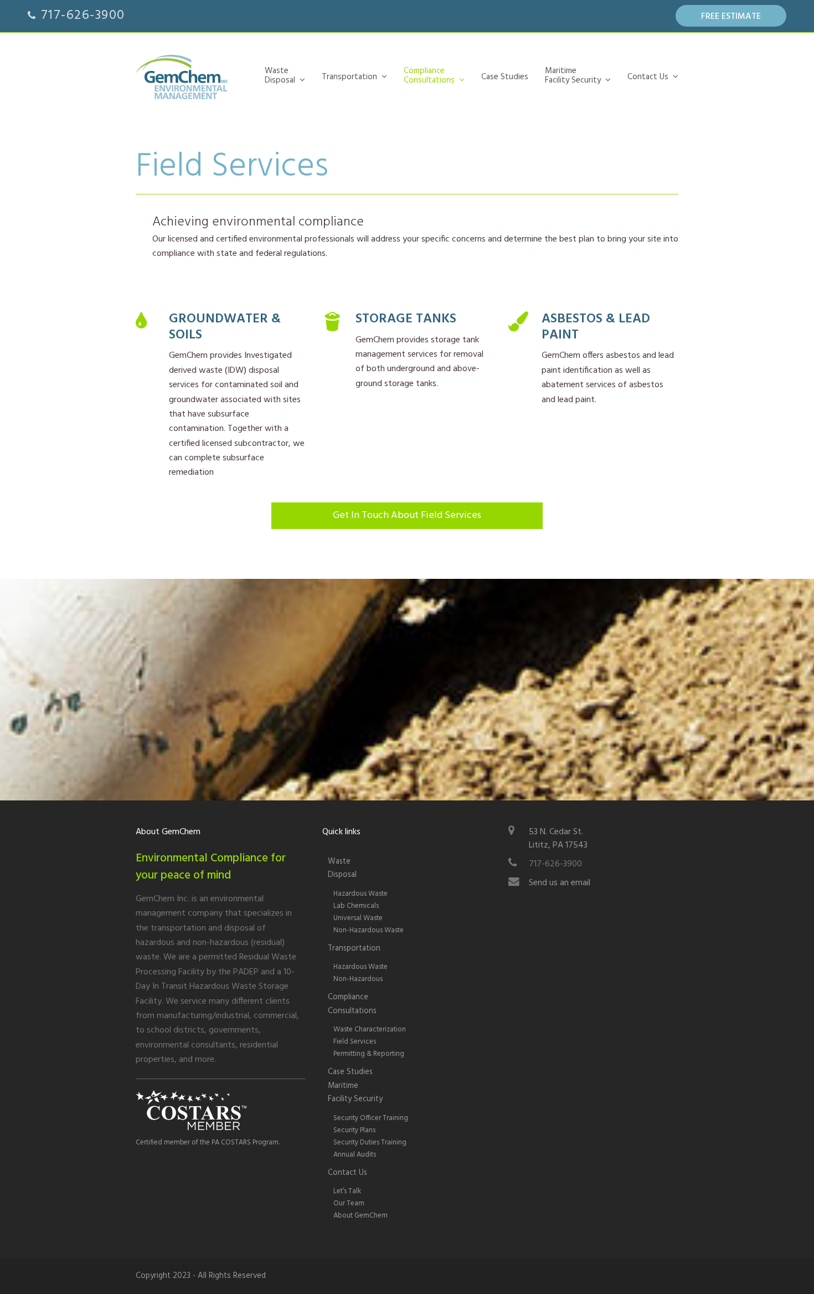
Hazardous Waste (360, 894)
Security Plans (354, 1130)
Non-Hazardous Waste (368, 930)
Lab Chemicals (356, 906)
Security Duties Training (369, 1142)
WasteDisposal (342, 868)
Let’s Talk (347, 1191)
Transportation (354, 948)
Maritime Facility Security (355, 1093)
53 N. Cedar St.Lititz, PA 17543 (558, 839)
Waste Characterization (369, 1029)
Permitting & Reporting (368, 1054)
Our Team (348, 1203)
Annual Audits (354, 1155)
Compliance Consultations (352, 1004)
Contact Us (347, 1173)
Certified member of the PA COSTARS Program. (208, 1142)
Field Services (354, 1041)
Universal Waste (358, 918)
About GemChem (360, 1215)
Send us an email (559, 883)
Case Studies (350, 1072)
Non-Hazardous (358, 979)
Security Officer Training (370, 1118)
